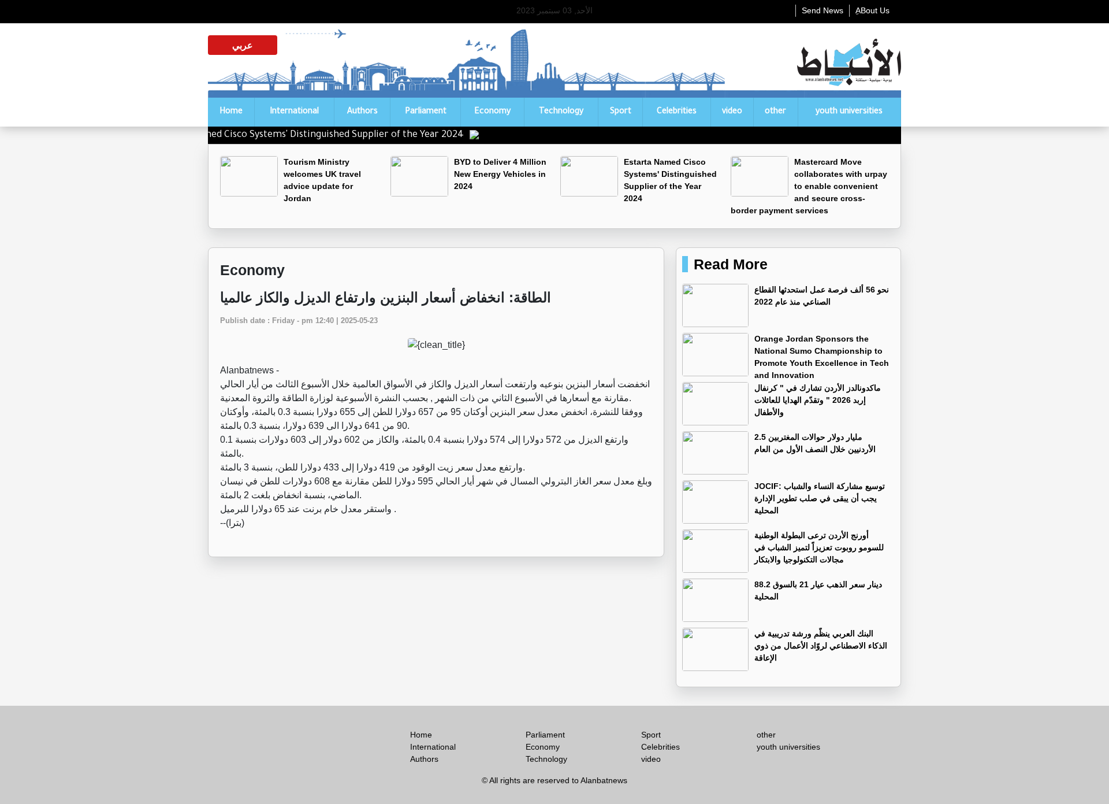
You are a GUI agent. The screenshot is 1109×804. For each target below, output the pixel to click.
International (294, 112)
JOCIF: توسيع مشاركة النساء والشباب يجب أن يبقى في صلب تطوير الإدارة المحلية (819, 498)
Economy (492, 112)
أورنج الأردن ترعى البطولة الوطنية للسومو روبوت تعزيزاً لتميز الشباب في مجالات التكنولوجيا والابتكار (819, 547)
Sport (620, 112)
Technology (561, 112)
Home (231, 112)
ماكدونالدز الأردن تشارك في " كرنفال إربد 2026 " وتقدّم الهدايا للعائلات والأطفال (817, 400)
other (775, 112)
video (732, 112)
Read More (731, 264)
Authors (362, 112)
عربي (242, 45)
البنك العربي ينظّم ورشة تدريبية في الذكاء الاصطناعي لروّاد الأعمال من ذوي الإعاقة (820, 645)
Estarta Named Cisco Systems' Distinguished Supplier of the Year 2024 (328, 135)
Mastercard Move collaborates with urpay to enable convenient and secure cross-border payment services (809, 186)
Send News (822, 10)
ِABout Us (872, 10)
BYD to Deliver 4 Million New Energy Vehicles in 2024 (500, 174)
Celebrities (677, 112)
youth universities (849, 112)
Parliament (425, 112)
